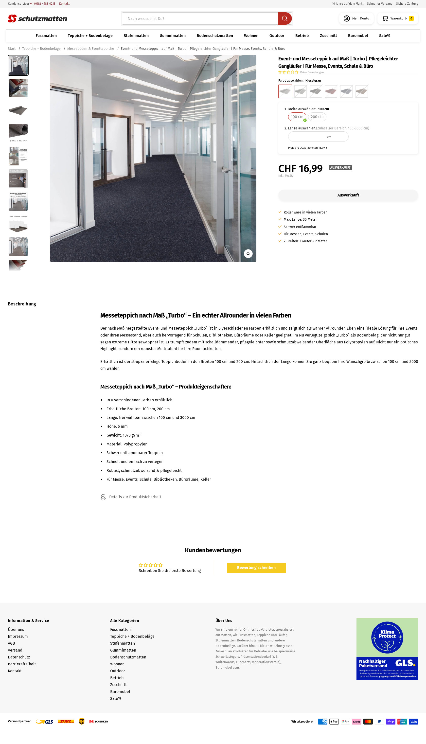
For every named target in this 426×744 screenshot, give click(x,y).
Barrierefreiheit (22, 664)
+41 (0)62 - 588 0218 (42, 3)
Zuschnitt (328, 35)
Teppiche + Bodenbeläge (90, 35)
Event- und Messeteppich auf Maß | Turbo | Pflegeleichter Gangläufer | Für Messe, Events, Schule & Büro (203, 49)
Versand (15, 650)
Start (12, 49)
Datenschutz (19, 657)
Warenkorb (401, 18)
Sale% (384, 35)
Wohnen (251, 35)
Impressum (18, 636)
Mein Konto (360, 18)
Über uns (16, 629)
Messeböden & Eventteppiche (90, 49)
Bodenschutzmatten (215, 35)
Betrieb (302, 35)
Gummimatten (173, 35)
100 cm (297, 116)
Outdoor (276, 35)
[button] (288, 72)
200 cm (317, 116)
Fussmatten (46, 35)
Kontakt (64, 3)
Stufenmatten (136, 35)
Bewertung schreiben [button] (256, 567)
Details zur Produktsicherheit (135, 497)
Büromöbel (358, 35)
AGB (11, 643)
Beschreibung (22, 304)
